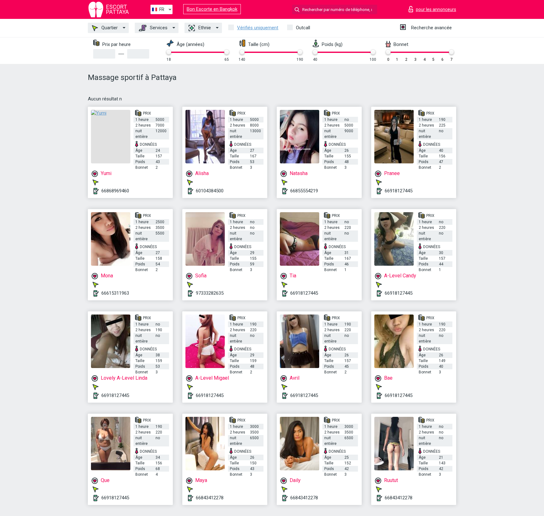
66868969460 (115, 191)
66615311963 (115, 293)
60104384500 (210, 191)
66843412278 (210, 498)
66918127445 (398, 191)
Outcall (303, 28)
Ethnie (204, 28)
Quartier (109, 28)
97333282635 (210, 293)
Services (158, 28)
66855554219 (304, 191)
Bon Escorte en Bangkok (212, 9)
